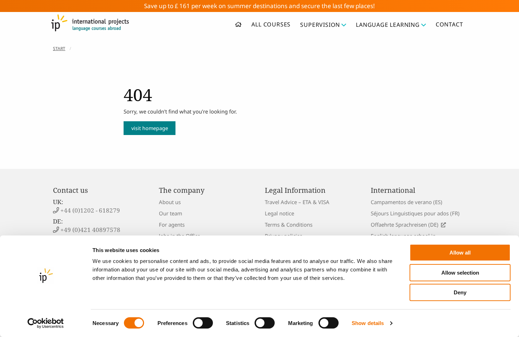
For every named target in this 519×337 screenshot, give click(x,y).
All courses (271, 24)
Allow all (460, 253)
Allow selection (460, 273)
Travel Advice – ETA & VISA (297, 202)
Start (59, 48)
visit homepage (149, 128)
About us (170, 202)
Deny (460, 292)
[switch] (203, 323)
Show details (368, 323)
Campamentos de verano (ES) (406, 202)
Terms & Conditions (288, 224)
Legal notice (279, 213)
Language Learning (388, 25)
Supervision (320, 25)
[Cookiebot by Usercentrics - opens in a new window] (46, 323)
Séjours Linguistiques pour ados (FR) (415, 213)
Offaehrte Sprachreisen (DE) (405, 224)
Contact (449, 24)
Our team (170, 213)
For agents (172, 224)
